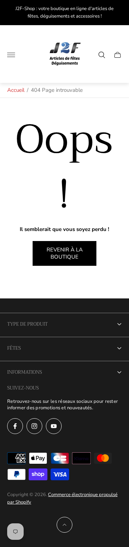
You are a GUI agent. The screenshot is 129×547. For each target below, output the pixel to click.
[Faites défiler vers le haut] (64, 525)
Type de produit (27, 324)
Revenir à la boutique (65, 253)
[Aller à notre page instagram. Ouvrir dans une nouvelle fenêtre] (34, 426)
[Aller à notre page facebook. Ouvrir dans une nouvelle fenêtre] (15, 426)
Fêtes (14, 348)
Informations (24, 372)
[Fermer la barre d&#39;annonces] (118, 12)
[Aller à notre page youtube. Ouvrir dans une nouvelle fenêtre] (54, 426)
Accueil (15, 90)
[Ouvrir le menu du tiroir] (11, 55)
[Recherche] (102, 55)
